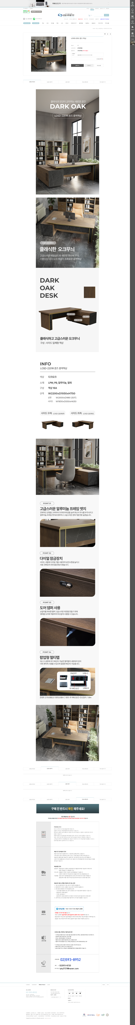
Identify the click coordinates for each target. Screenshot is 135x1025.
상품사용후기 (50, 82)
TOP (108, 984)
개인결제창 (91, 19)
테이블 (52, 23)
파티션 (67, 23)
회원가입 (92, 8)
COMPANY (28, 984)
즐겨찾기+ (26, 8)
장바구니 (77, 65)
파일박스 (87, 23)
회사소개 (66, 19)
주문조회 (107, 8)
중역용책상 (101, 28)
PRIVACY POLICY (42, 984)
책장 (57, 23)
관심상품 (99, 65)
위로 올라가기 (103, 82)
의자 (47, 23)
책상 (43, 23)
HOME (103, 984)
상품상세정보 (32, 81)
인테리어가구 (73, 23)
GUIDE (48, 984)
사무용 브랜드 (36, 23)
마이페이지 (97, 8)
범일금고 (93, 23)
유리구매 (86, 19)
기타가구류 (100, 23)
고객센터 (31, 8)
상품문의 (97, 19)
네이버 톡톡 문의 (39, 18)
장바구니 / (102, 8)
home (94, 28)
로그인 (88, 8)
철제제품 (81, 23)
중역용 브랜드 (27, 23)
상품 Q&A (67, 82)
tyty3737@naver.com (59, 1014)
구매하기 (89, 65)
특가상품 (107, 23)
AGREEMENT (34, 984)
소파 (62, 23)
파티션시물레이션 (73, 19)
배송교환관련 (85, 82)
